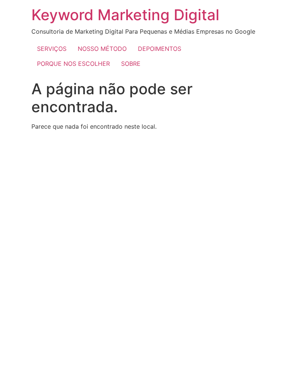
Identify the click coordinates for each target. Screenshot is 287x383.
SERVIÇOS (52, 48)
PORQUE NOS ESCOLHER (73, 63)
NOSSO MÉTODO (102, 48)
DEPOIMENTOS (159, 48)
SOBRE (131, 63)
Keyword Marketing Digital (125, 15)
